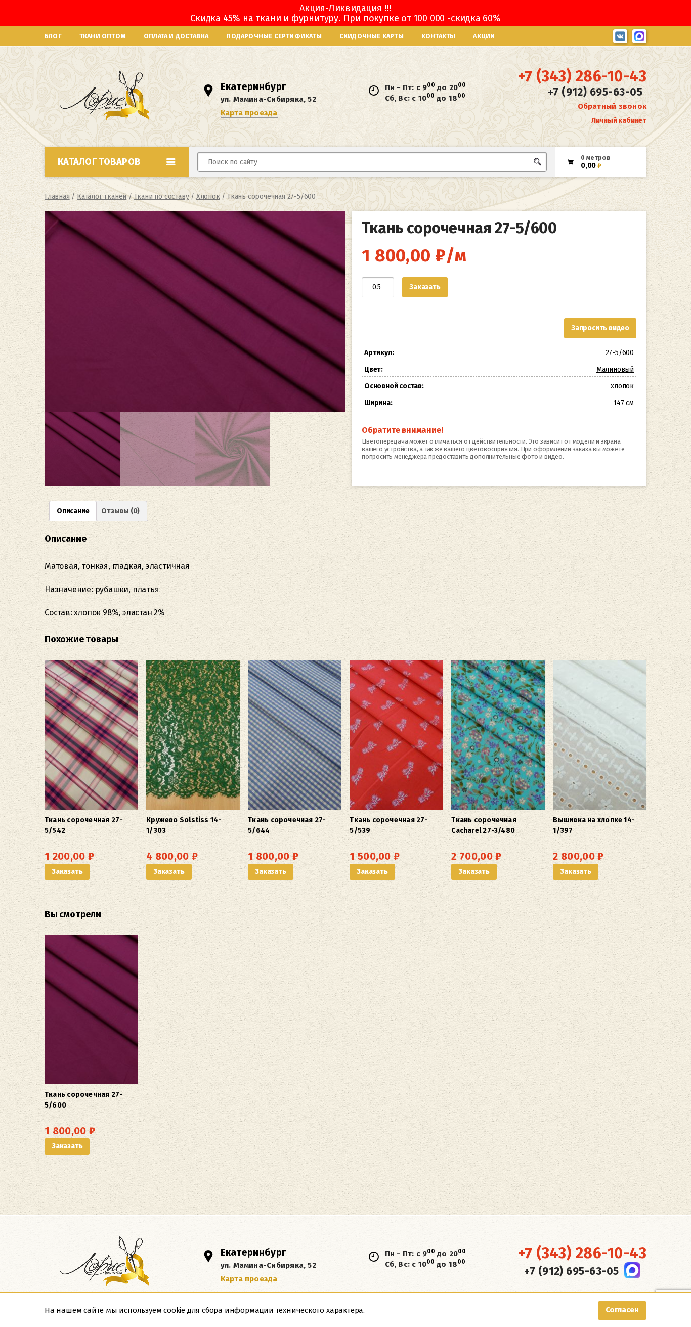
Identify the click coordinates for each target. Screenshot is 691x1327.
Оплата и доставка (176, 36)
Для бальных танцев (516, 181)
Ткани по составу (161, 196)
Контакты (438, 36)
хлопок (622, 386)
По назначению (122, 184)
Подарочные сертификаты (273, 36)
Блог (53, 36)
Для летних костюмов (246, 186)
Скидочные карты (371, 36)
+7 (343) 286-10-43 (582, 76)
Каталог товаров (99, 161)
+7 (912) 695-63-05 (595, 92)
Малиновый (615, 369)
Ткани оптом (102, 36)
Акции (484, 36)
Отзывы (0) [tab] (120, 511)
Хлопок (208, 196)
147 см (623, 403)
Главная (57, 196)
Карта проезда (249, 112)
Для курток (362, 181)
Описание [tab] (73, 511)
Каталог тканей (101, 196)
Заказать (424, 287)
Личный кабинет (618, 120)
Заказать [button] (67, 871)
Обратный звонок (612, 106)
